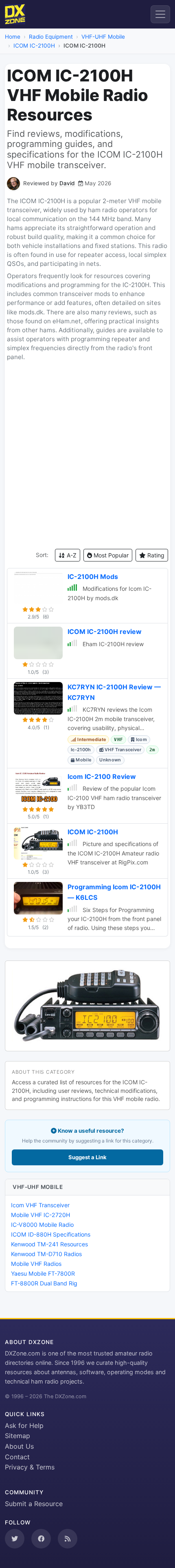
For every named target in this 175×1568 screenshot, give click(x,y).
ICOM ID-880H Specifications (50, 1234)
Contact (17, 1457)
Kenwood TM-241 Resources (49, 1244)
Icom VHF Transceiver (40, 1205)
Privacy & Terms (30, 1467)
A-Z (71, 555)
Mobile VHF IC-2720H (40, 1214)
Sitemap (17, 1436)
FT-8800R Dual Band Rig (44, 1283)
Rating (155, 555)
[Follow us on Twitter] (14, 1538)
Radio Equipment (51, 36)
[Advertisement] (87, 455)
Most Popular (110, 555)
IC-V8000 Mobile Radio (42, 1224)
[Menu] (160, 14)
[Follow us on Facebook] (41, 1538)
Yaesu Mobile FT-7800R (43, 1273)
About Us (19, 1446)
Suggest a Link (87, 1157)
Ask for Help (24, 1425)
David (67, 183)
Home (12, 36)
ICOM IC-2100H (34, 45)
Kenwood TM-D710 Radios (46, 1253)
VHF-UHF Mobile (103, 36)
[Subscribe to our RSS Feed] (67, 1538)
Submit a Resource (34, 1504)
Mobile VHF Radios (36, 1263)
